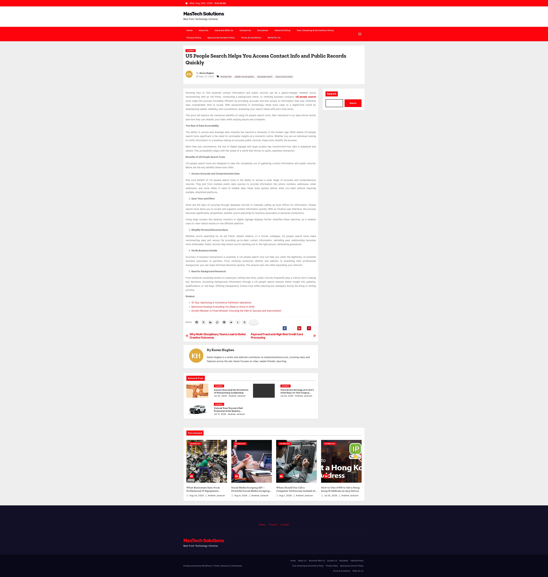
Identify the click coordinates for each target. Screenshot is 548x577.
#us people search (264, 77)
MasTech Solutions (203, 14)
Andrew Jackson (237, 396)
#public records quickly (244, 77)
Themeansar (236, 566)
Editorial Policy (283, 30)
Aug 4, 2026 (241, 495)
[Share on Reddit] (231, 322)
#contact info (226, 77)
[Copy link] (254, 322)
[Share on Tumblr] (237, 322)
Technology (195, 443)
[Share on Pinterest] (224, 322)
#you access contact (284, 77)
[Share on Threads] (244, 322)
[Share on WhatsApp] (217, 322)
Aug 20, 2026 (197, 495)
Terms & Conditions (251, 37)
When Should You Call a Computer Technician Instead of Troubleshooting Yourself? (295, 491)
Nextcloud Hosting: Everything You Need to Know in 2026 (222, 306)
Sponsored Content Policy (221, 37)
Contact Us (245, 30)
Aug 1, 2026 (285, 495)
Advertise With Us (224, 30)
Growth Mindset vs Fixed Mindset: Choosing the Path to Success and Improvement (236, 310)
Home (190, 30)
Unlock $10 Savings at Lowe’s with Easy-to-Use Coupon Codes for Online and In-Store (297, 392)
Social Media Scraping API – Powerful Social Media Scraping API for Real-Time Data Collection (251, 491)
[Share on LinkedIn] (210, 322)
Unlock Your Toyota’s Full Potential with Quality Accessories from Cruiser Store (231, 411)
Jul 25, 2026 (331, 495)
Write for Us (274, 37)
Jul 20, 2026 (286, 396)
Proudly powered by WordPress (197, 566)
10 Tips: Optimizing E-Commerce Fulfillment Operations (221, 302)
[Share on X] (203, 322)
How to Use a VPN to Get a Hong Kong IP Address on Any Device (340, 489)
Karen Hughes (207, 73)
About (262, 524)
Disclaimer (262, 30)
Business (190, 50)
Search (331, 93)
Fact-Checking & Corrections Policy (315, 30)
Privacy (273, 524)
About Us (203, 30)
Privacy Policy (194, 37)
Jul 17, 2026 (220, 414)
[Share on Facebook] (196, 322)
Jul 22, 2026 (220, 396)
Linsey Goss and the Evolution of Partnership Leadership (231, 391)
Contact (284, 524)
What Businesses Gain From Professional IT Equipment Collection (203, 491)
